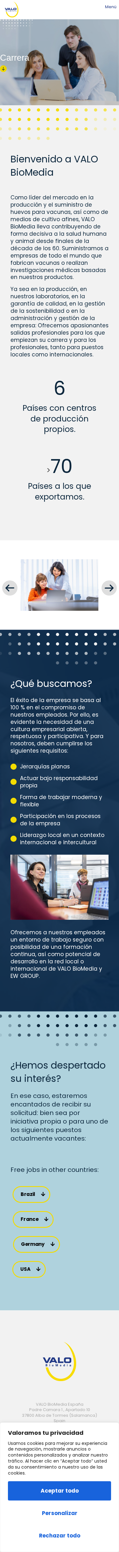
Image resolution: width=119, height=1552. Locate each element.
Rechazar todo (59, 1535)
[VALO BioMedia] (11, 9)
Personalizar (59, 1513)
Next (110, 588)
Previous (9, 588)
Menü (110, 7)
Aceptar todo (60, 1490)
